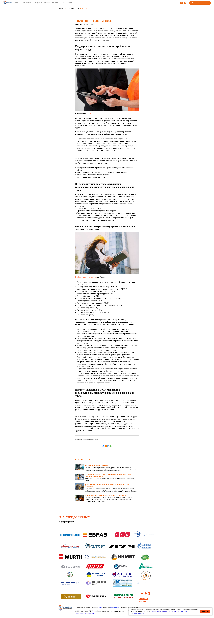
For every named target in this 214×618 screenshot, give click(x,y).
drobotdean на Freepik (114, 607)
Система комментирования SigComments (107, 448)
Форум (64, 3)
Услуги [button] (16, 3)
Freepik (92, 113)
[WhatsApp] (111, 446)
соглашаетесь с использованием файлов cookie (165, 611)
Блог (70, 3)
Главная (62, 8)
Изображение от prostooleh (86, 277)
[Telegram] (108, 446)
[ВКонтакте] (103, 446)
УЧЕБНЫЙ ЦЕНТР (73, 8)
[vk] (181, 3)
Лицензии (38, 3)
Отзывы (47, 3)
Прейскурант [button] (27, 3)
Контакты (55, 3)
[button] (200, 3)
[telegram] (185, 3)
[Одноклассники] (106, 446)
